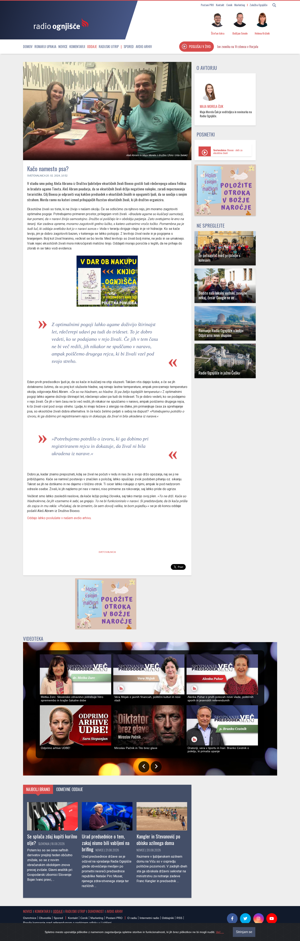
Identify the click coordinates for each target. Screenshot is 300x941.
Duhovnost (96, 911)
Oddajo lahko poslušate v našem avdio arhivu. (59, 518)
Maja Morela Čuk (211, 106)
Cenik (229, 5)
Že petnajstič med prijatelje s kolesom (219, 257)
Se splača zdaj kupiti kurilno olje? (52, 839)
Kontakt (220, 5)
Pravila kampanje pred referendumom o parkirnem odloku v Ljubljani (67, 922)
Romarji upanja (45, 46)
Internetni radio (149, 918)
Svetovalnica (36, 175)
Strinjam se (244, 932)
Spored (129, 46)
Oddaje (92, 46)
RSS (179, 918)
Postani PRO (207, 5)
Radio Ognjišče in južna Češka (219, 373)
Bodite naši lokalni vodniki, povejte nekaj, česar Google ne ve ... (223, 295)
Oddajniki (168, 918)
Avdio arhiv (144, 46)
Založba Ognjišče (258, 5)
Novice (62, 46)
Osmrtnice (29, 918)
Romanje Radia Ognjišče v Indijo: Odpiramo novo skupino (221, 332)
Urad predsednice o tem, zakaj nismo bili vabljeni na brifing (105, 843)
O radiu (132, 918)
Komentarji (77, 46)
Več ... (220, 932)
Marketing (239, 5)
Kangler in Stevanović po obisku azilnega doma (158, 839)
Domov (27, 46)
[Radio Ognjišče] (59, 24)
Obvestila (45, 918)
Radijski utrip (109, 46)
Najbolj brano (38, 789)
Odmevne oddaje (69, 789)
